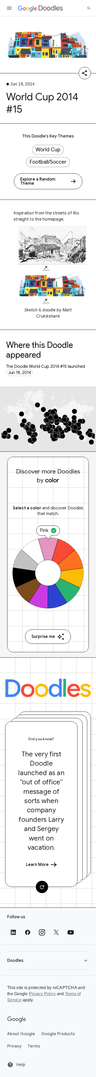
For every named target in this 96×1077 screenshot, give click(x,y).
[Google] (16, 1019)
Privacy (14, 1046)
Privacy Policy (42, 994)
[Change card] (42, 887)
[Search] (89, 8)
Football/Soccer (48, 162)
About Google (21, 1033)
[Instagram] (42, 932)
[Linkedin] (13, 932)
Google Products (58, 1033)
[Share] (85, 73)
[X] (56, 932)
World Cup (48, 149)
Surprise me (43, 636)
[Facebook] (28, 932)
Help (20, 1064)
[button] (48, 960)
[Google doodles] (40, 8)
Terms (34, 1046)
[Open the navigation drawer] (9, 8)
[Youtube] (71, 932)
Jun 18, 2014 (19, 372)
